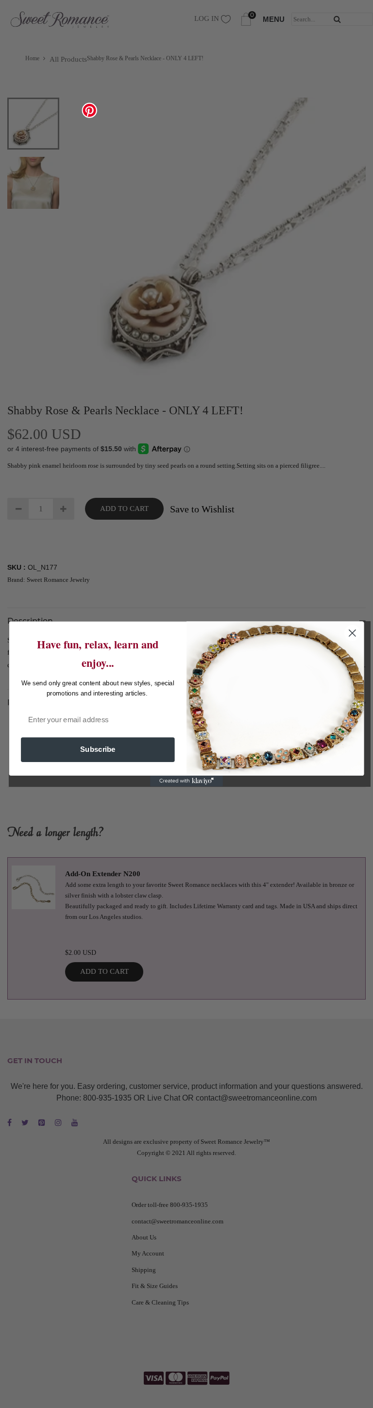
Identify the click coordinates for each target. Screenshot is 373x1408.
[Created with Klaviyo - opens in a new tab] (186, 781)
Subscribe (98, 749)
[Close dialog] (352, 633)
